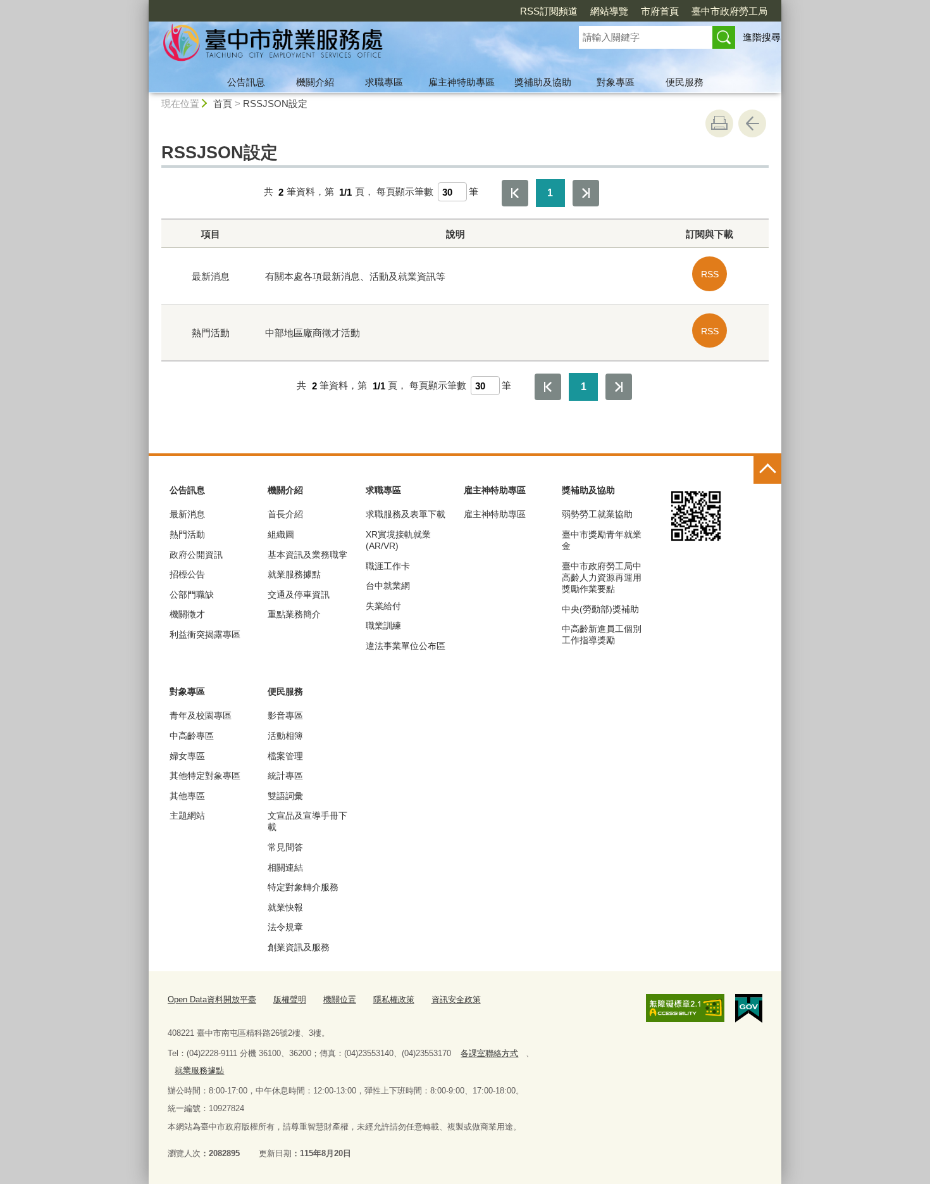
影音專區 (285, 715)
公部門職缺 (192, 594)
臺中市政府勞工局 (729, 11)
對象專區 (616, 82)
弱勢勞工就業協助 (597, 514)
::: (143, 5)
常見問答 (285, 847)
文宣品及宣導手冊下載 (307, 821)
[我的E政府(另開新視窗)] (748, 1008)
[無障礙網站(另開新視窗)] (685, 1008)
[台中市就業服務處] (348, 46)
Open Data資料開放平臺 (212, 999)
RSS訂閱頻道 (549, 11)
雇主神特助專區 (461, 82)
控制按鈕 (767, 470)
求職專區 (384, 82)
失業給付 (383, 606)
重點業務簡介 (294, 614)
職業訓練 (383, 625)
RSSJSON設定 (275, 103)
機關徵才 (187, 614)
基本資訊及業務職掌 (307, 555)
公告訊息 (246, 82)
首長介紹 (285, 514)
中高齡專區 (192, 736)
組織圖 (281, 534)
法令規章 (285, 927)
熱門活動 (187, 534)
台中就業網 (388, 586)
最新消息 (187, 514)
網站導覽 (609, 11)
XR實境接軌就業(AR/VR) (398, 540)
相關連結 (285, 867)
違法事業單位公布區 (405, 646)
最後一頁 (586, 193)
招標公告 (187, 574)
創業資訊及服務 (299, 947)
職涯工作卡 (388, 566)
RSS (710, 274)
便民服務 (685, 82)
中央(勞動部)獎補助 (600, 609)
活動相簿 (285, 736)
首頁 (222, 103)
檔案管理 (285, 756)
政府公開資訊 (196, 555)
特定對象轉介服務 (303, 887)
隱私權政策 (393, 999)
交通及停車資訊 (299, 594)
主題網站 (187, 815)
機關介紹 (315, 82)
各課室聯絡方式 (489, 1053)
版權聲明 (289, 999)
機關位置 (339, 999)
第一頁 (515, 193)
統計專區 (285, 776)
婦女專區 (187, 756)
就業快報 (285, 907)
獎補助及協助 (542, 82)
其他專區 (187, 796)
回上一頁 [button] (752, 123)
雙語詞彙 (285, 796)
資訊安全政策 (456, 999)
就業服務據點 (294, 574)
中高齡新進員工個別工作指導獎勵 (602, 634)
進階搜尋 (762, 37)
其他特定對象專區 (205, 776)
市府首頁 (660, 11)
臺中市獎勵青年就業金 (602, 540)
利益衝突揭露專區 (205, 634)
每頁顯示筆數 (404, 192)
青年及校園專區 (201, 715)
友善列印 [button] (719, 123)
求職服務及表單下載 (405, 514)
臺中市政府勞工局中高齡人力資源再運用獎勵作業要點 (602, 577)
